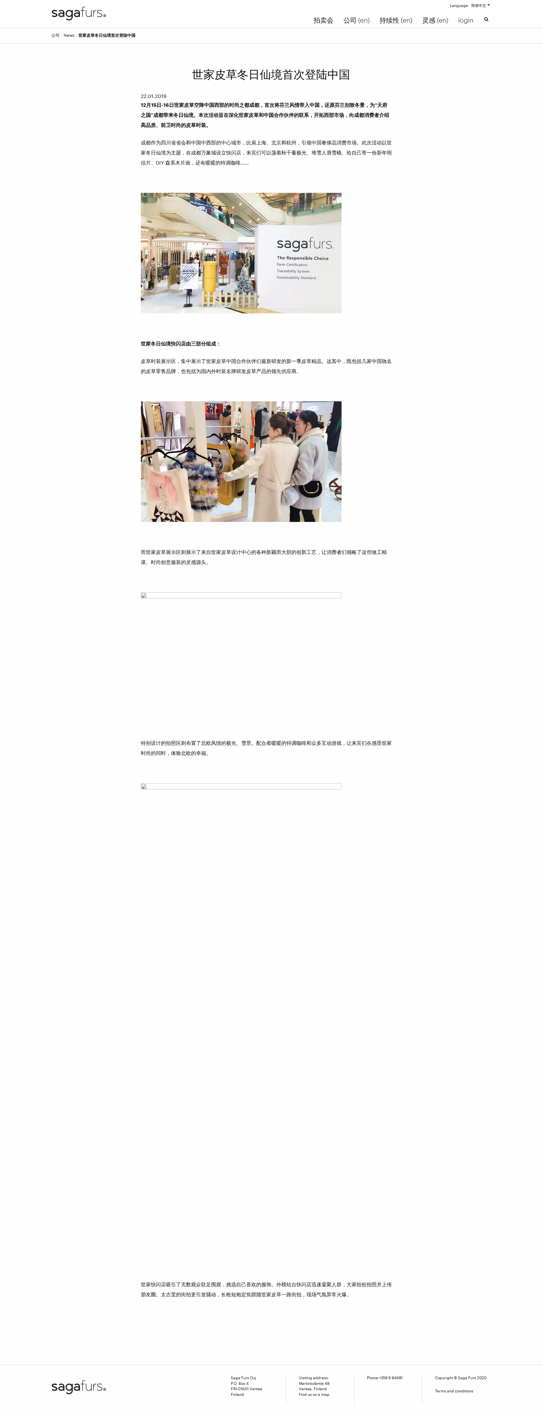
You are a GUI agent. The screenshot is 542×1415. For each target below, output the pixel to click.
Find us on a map (314, 1394)
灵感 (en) (435, 20)
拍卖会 (323, 20)
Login (465, 20)
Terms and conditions (454, 1391)
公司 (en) (356, 20)
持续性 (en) (396, 20)
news (69, 35)
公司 (55, 35)
